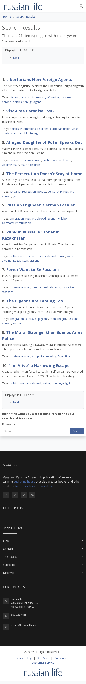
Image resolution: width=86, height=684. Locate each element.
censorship (28, 97)
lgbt (15, 196)
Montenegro (32, 133)
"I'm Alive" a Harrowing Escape (39, 365)
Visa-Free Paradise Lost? (30, 111)
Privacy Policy (22, 658)
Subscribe (9, 565)
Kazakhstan (20, 260)
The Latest (10, 557)
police (41, 356)
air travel (31, 319)
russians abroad (12, 133)
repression (29, 191)
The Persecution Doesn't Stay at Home (44, 173)
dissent (14, 97)
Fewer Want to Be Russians (33, 269)
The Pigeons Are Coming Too (34, 301)
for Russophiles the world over (35, 486)
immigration (23, 223)
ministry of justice (47, 97)
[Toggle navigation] (73, 6)
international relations (34, 129)
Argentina (64, 356)
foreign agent (32, 102)
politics (17, 102)
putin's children (30, 165)
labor (64, 218)
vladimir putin (10, 165)
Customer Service (43, 662)
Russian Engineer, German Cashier (40, 205)
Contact (8, 549)
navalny (51, 356)
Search (77, 431)
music (61, 256)
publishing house (24, 481)
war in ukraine (62, 160)
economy (53, 218)
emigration (17, 218)
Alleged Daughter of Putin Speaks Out (44, 142)
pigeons (43, 319)
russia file (68, 287)
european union (60, 129)
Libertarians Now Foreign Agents (39, 79)
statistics (7, 292)
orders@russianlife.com (24, 625)
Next (16, 58)
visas (75, 129)
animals (18, 323)
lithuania (15, 191)
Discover (8, 573)
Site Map (43, 658)
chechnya (58, 383)
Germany (8, 223)
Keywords (8, 424)
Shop (6, 540)
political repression (22, 256)
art (34, 356)
